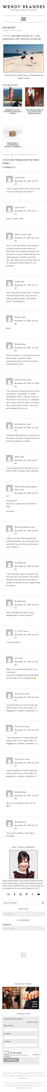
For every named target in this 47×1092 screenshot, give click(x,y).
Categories (6, 924)
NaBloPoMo (24, 154)
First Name (7, 1034)
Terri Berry (6, 36)
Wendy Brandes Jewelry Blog (23, 7)
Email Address (9, 1026)
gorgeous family (15, 154)
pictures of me (32, 154)
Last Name (7, 1041)
